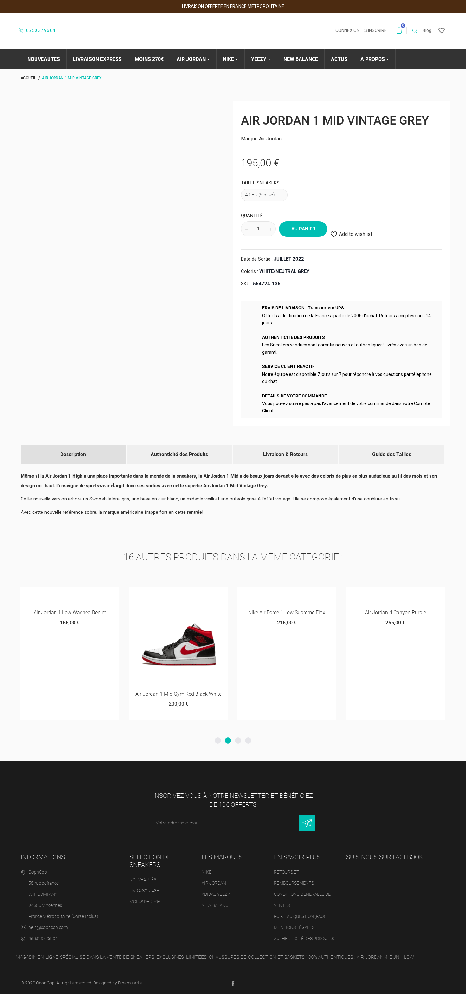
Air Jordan (270, 139)
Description (73, 454)
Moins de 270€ (144, 901)
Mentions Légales (294, 927)
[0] (399, 30)
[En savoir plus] (98, 594)
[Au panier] (43, 594)
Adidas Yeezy (216, 894)
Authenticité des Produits (179, 454)
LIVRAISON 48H (144, 890)
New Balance (216, 905)
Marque (249, 139)
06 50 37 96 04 (40, 30)
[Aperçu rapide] (85, 594)
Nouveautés (142, 879)
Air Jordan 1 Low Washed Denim (70, 613)
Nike (206, 872)
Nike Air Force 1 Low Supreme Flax (286, 613)
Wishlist (64, 597)
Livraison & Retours (285, 454)
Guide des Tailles (391, 454)
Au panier (303, 229)
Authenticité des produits (304, 938)
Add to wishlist (351, 234)
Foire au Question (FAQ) (299, 916)
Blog (427, 30)
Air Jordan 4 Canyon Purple (395, 613)
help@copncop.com (48, 927)
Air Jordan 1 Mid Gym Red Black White (178, 694)
